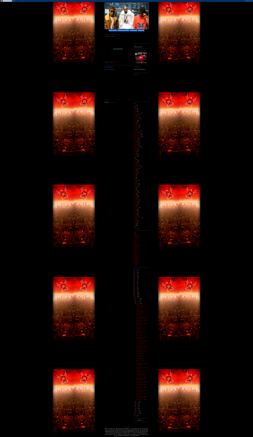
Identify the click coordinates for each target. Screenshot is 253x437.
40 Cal (135, 105)
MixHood (135, 247)
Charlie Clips (136, 124)
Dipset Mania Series (137, 136)
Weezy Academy (113, 30)
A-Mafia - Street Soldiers (140, 356)
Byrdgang (135, 120)
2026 (136, 271)
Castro (135, 123)
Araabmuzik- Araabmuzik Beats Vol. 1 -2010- (141, 385)
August (137, 401)
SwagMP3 (135, 239)
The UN (135, 210)
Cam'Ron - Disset (139, 326)
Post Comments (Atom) (114, 102)
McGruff (135, 171)
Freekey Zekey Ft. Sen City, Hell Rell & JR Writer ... (141, 338)
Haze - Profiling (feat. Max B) (141, 399)
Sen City (135, 190)
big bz (135, 115)
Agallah (135, 111)
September (138, 303)
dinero (135, 129)
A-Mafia (135, 109)
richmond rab (136, 184)
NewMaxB (136, 250)
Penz (134, 178)
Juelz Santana (136, 165)
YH (134, 226)
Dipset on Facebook (137, 245)
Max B (135, 169)
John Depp (136, 162)
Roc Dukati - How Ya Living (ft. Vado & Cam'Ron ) (141, 305)
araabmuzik (136, 114)
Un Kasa (135, 220)
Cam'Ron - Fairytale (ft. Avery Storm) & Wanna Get (141, 342)
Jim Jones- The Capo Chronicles (141, 318)
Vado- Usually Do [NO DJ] (140, 376)
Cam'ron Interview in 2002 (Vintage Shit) (140, 331)
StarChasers (136, 262)
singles (135, 195)
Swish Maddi (136, 202)
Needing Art (141, 30)
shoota (135, 193)
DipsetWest (136, 256)
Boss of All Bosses (137, 118)
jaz (134, 157)
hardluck (135, 148)
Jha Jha (135, 159)
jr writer (135, 163)
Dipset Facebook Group (123, 30)
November (138, 299)
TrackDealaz (136, 236)
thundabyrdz (136, 211)
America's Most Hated (138, 112)
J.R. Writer (135, 154)
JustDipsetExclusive (137, 166)
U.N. (134, 219)
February (138, 412)
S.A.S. (135, 187)
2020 (136, 281)
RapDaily (135, 241)
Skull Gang (136, 196)
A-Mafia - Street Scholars (140, 353)
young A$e (136, 228)
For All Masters (136, 238)
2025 (136, 272)
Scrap (135, 189)
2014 (136, 289)
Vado (135, 223)
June (137, 405)
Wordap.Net (136, 263)
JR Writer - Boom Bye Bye (140, 345)
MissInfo (135, 242)
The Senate (136, 208)
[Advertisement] (140, 37)
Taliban (135, 205)
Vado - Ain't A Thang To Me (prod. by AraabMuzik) (142, 363)
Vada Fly (135, 222)
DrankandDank (136, 248)
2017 (136, 286)
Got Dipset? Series (137, 147)
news (135, 177)
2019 (136, 283)
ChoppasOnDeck (137, 253)
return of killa (136, 183)
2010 (136, 296)
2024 (136, 274)
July (137, 403)
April (137, 408)
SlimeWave (136, 233)
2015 (136, 288)
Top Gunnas (136, 216)
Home (118, 99)
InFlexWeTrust (136, 244)
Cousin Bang (136, 127)
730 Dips (135, 108)
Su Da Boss (136, 201)
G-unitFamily (136, 251)
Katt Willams (136, 168)
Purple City (136, 180)
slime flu (135, 198)
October (137, 301)
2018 (136, 284)
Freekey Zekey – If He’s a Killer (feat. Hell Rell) (141, 324)
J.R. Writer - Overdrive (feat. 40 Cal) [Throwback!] (141, 374)
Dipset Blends (136, 132)
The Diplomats (136, 207)
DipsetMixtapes (136, 254)
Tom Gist (135, 214)
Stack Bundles (136, 199)
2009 (136, 415)
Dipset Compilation (137, 133)
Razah (135, 181)
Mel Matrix (136, 172)
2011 (136, 295)
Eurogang (135, 141)
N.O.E (135, 174)
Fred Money (136, 144)
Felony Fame (136, 142)
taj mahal (135, 204)
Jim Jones (110, 62)
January (137, 413)
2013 (136, 291)
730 (134, 106)
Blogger (143, 420)
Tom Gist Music (133, 30)
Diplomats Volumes (137, 130)
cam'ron (135, 121)
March (137, 410)
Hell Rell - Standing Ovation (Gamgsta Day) (141, 379)
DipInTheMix (136, 257)
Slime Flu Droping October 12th (141, 349)
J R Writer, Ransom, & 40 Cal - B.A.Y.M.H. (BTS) (141, 391)
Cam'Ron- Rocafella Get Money (141, 340)
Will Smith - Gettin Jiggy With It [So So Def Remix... (142, 397)
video (114, 62)
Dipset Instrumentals (137, 135)
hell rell (135, 151)
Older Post (130, 99)
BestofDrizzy (136, 260)
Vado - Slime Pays (139, 366)
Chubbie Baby (136, 126)
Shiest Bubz (136, 192)
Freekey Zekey (136, 145)
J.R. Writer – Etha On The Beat (141, 334)
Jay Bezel (135, 156)
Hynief (135, 153)
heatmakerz (136, 150)
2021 (136, 279)
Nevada (135, 175)
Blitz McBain (136, 117)
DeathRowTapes (137, 259)
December (138, 298)
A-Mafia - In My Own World (141, 316)
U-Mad (135, 265)
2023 (136, 276)
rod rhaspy (136, 186)
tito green (135, 213)
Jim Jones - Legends (139, 355)
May (137, 406)
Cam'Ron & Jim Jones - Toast (141, 351)
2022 (136, 277)
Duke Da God (136, 139)
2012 (136, 293)
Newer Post (107, 99)
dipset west (136, 138)
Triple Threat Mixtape (138, 217)
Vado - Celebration (139, 335)
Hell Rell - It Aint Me (139, 358)
